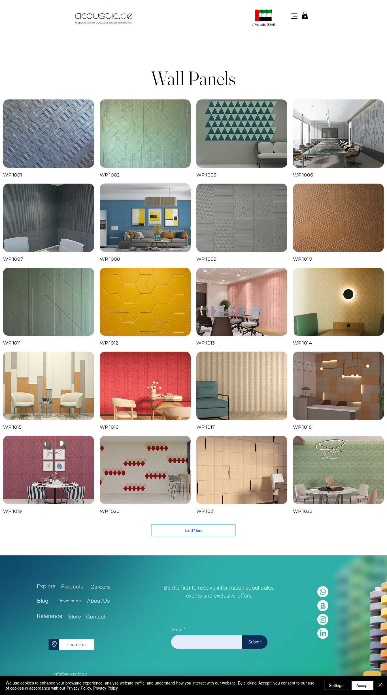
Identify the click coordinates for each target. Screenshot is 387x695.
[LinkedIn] (322, 633)
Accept (362, 685)
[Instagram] (322, 619)
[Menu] (294, 16)
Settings (336, 685)
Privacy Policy (105, 688)
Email (177, 629)
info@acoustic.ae (70, 674)
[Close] (380, 685)
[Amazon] (322, 605)
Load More (193, 530)
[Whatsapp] (322, 591)
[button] (305, 15)
